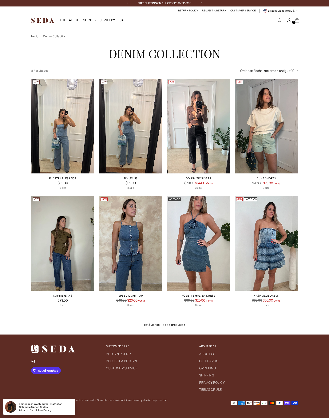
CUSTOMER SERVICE (122, 368)
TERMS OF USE (210, 390)
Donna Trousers (198, 178)
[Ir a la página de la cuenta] (287, 20)
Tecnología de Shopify (44, 403)
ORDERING (207, 368)
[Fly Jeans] (130, 126)
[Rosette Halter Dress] (198, 243)
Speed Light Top (130, 295)
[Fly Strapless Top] (62, 126)
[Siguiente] (201, 3)
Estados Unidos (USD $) (281, 10)
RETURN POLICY (118, 354)
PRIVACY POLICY (212, 382)
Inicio (34, 36)
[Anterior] (127, 3)
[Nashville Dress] (266, 243)
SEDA (56, 400)
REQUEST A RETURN (121, 361)
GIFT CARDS (208, 361)
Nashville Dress (266, 295)
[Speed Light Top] (130, 243)
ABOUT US (207, 354)
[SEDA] (42, 20)
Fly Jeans (130, 178)
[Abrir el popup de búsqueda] (279, 20)
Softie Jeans (62, 295)
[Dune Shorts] (266, 126)
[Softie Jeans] (62, 243)
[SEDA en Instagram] (33, 362)
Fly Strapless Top (62, 178)
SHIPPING (206, 375)
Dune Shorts (266, 178)
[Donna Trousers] (198, 126)
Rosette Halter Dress (198, 295)
